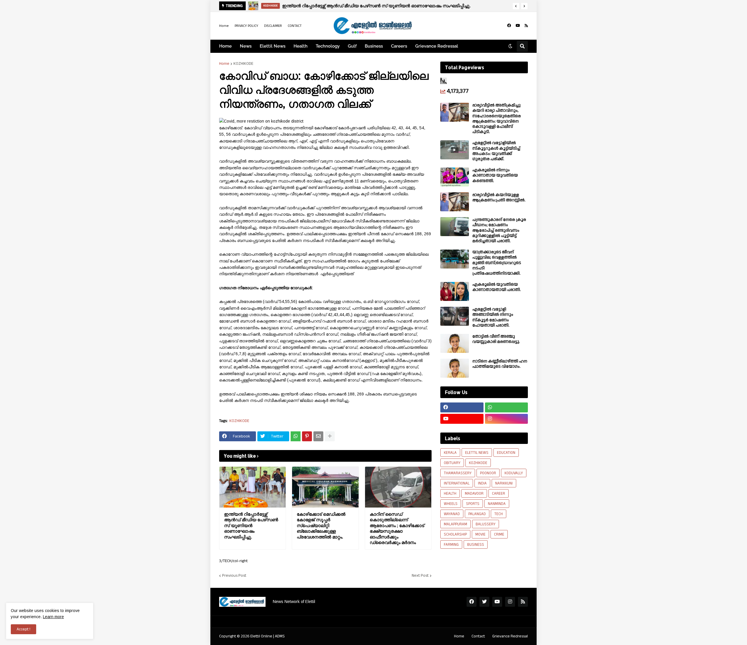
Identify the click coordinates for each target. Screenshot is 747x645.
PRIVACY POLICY (246, 25)
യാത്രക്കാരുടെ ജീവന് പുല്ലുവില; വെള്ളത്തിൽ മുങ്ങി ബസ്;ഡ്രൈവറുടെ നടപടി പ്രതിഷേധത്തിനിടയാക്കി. (496, 263)
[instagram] (506, 419)
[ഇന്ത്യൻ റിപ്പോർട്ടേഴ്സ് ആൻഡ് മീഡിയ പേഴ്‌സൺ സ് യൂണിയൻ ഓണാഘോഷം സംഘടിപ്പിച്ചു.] (252, 487)
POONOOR (488, 473)
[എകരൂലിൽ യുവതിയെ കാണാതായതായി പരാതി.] (454, 291)
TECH (498, 514)
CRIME (499, 534)
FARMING (451, 544)
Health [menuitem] (301, 46)
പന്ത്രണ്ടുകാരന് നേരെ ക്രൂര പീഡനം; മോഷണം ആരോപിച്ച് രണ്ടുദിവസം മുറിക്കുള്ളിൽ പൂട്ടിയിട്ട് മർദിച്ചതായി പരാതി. (499, 230)
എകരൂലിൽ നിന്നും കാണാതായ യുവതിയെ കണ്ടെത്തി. (495, 176)
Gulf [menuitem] (352, 46)
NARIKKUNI (504, 483)
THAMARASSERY (458, 473)
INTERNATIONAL (457, 483)
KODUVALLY (514, 473)
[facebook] (509, 25)
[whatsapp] (506, 407)
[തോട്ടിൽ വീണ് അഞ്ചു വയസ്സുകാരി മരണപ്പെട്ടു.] (454, 343)
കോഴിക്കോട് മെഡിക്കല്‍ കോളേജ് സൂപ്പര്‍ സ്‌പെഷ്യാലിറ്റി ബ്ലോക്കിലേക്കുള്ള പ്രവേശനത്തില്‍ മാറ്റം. (321, 525)
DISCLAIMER (273, 25)
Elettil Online (261, 636)
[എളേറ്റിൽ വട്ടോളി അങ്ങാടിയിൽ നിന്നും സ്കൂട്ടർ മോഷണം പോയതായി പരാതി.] (454, 316)
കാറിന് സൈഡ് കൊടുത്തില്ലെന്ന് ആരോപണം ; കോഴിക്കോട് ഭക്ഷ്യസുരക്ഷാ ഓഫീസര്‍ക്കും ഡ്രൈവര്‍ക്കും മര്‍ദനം (397, 528)
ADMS (280, 636)
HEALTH (450, 493)
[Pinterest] (307, 436)
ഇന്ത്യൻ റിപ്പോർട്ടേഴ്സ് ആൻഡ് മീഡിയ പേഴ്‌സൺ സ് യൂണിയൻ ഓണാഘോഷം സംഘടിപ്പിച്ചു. (251, 525)
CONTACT (295, 25)
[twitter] (484, 602)
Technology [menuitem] (328, 46)
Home (224, 25)
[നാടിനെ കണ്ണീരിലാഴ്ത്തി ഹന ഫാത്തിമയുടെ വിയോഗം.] (454, 368)
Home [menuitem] (225, 46)
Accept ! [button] (23, 629)
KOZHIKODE (243, 64)
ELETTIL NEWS (476, 452)
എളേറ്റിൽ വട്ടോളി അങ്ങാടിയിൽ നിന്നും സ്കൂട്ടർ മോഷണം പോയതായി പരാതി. (492, 317)
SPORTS (472, 503)
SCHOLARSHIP (455, 534)
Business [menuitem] (374, 46)
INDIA (482, 483)
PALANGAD (477, 514)
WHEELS (451, 503)
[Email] (318, 436)
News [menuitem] (246, 46)
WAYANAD (452, 514)
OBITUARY (452, 463)
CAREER (498, 493)
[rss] (526, 25)
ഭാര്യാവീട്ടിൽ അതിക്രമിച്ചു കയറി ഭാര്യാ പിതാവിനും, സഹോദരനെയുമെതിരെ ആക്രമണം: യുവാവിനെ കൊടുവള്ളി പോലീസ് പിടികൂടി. (496, 119)
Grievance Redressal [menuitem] (436, 46)
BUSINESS (475, 544)
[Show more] (330, 436)
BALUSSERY (485, 524)
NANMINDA (497, 503)
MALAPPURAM (455, 524)
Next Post (420, 575)
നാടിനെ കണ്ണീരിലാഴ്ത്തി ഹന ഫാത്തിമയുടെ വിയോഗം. (499, 364)
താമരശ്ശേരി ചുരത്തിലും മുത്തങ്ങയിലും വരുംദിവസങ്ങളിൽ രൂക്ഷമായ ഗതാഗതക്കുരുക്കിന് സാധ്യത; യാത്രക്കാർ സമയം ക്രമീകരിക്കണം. (398, 5)
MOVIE (480, 534)
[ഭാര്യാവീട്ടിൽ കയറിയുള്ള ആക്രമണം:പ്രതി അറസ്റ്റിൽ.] (454, 201)
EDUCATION (506, 452)
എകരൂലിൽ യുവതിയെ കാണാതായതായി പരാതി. (496, 287)
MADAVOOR (474, 493)
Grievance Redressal (510, 636)
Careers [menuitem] (399, 46)
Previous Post (234, 575)
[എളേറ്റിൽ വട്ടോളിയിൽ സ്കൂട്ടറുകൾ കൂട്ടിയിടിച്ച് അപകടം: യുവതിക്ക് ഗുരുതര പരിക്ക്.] (454, 149)
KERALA (450, 452)
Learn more (53, 616)
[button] (515, 6)
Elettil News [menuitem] (272, 46)
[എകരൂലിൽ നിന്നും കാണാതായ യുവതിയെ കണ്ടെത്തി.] (454, 177)
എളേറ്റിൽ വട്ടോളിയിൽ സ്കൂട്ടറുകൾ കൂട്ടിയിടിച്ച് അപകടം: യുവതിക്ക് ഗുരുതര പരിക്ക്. (496, 151)
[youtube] (518, 25)
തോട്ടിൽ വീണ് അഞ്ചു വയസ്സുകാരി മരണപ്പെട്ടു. (496, 339)
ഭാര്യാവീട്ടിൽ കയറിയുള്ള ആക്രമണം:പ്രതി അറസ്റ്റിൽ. (499, 197)
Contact (478, 636)
